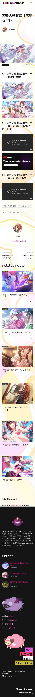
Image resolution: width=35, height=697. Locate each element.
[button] (31, 301)
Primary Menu (31, 2)
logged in (14, 505)
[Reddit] (18, 212)
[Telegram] (21, 212)
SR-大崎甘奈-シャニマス (12, 480)
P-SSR (10, 206)
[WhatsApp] (25, 212)
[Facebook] (3, 212)
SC (15, 206)
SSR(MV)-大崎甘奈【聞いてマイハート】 (16, 408)
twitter (11, 616)
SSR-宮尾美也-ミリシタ (18, 574)
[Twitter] (7, 212)
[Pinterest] (10, 212)
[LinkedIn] (14, 212)
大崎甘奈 (5, 65)
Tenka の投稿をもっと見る (18, 241)
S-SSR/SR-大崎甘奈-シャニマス (15, 445)
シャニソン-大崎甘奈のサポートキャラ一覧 (17, 333)
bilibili (15, 620)
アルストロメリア (24, 206)
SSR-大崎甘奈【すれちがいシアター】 (16, 371)
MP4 (4, 206)
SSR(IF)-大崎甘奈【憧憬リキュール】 (16, 296)
